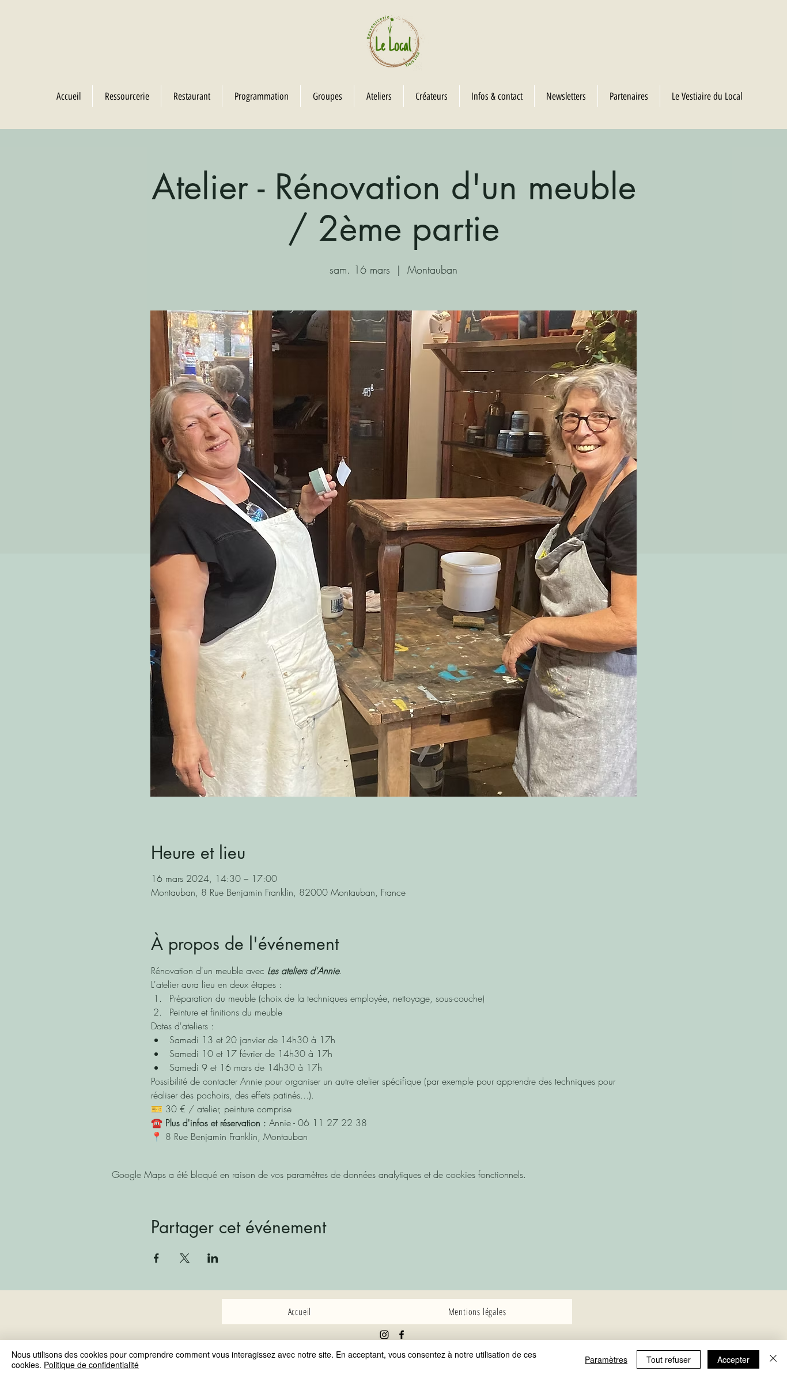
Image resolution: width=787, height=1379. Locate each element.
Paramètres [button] (606, 1359)
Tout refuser (668, 1359)
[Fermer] (773, 1359)
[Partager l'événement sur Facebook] (156, 1258)
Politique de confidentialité (91, 1364)
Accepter (733, 1359)
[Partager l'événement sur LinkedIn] (212, 1258)
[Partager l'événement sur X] (184, 1258)
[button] (327, 96)
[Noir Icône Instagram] (384, 1334)
